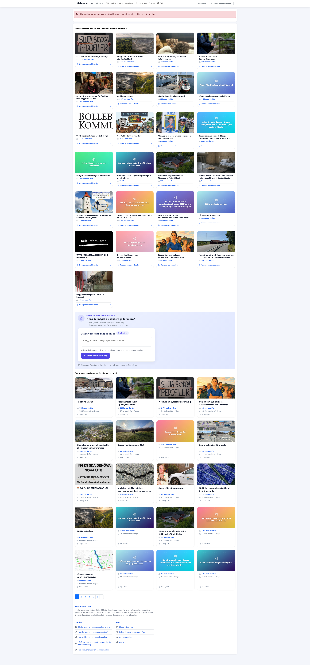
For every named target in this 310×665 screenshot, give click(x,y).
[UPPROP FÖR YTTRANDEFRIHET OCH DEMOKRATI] (94, 249)
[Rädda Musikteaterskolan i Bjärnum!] (216, 89)
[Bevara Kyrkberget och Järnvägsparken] (135, 249)
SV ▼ (101, 3)
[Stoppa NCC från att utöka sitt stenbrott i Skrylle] (135, 51)
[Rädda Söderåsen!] (135, 89)
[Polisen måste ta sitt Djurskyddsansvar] (216, 51)
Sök (161, 3)
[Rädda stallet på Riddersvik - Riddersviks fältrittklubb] (175, 170)
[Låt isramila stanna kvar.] (216, 208)
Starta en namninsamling (221, 3)
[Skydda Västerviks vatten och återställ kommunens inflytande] (94, 209)
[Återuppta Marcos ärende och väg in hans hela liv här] (175, 130)
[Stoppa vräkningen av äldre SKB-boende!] (94, 289)
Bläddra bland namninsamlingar (120, 3)
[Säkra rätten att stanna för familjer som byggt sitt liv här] (94, 90)
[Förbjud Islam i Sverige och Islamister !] (94, 169)
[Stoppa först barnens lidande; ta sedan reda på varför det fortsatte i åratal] (216, 170)
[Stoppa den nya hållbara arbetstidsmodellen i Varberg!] (175, 249)
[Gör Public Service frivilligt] (135, 129)
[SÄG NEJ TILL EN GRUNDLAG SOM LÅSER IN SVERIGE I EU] (135, 209)
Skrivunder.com (85, 3)
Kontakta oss (141, 3)
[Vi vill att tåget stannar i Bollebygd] (94, 129)
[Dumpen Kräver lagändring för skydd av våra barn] (135, 170)
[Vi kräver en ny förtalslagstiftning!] (94, 50)
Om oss (152, 3)
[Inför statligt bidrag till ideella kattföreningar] (175, 51)
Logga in (202, 3)
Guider (78, 622)
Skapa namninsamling (97, 355)
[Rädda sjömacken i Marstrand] (175, 89)
